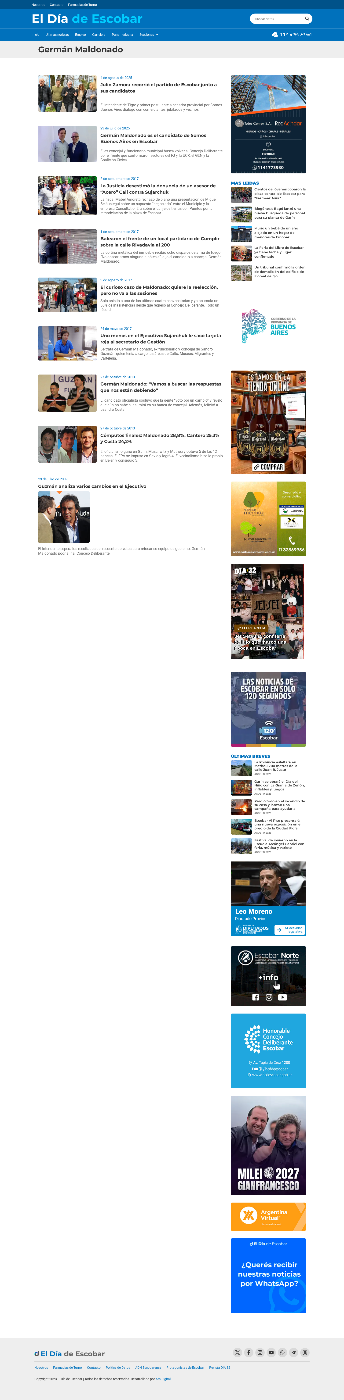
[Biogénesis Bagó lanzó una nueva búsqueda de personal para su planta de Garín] (241, 214)
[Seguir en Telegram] (293, 1352)
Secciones (146, 34)
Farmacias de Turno (82, 5)
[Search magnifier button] (307, 18)
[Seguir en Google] (305, 1352)
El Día (87, 19)
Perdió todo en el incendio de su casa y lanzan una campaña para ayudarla (279, 805)
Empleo (80, 34)
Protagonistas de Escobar (185, 1367)
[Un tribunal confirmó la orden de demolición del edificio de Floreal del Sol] (241, 273)
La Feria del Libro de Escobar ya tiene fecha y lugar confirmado (279, 252)
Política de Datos (118, 1367)
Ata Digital (163, 1379)
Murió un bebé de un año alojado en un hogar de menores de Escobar (276, 232)
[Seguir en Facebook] (248, 1352)
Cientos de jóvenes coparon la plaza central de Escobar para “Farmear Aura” (280, 193)
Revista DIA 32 (219, 1367)
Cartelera (99, 34)
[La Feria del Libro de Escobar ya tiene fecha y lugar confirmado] (241, 253)
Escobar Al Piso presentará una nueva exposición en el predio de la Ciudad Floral (277, 824)
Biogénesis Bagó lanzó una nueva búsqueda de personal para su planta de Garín (279, 213)
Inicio (35, 34)
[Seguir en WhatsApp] (282, 1352)
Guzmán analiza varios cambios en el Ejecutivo (92, 486)
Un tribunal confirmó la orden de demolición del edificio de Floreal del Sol (280, 271)
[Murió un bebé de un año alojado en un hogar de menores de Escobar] (241, 234)
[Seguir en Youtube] (271, 1352)
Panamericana (122, 34)
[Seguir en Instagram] (260, 1352)
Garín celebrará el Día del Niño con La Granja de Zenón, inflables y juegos (279, 785)
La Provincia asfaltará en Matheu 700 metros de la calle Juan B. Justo (275, 765)
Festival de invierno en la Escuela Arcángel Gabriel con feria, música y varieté (279, 844)
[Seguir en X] (237, 1352)
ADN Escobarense (148, 1367)
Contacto (56, 5)
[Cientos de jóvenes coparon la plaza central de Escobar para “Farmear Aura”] (241, 195)
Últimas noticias (57, 34)
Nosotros (38, 5)
